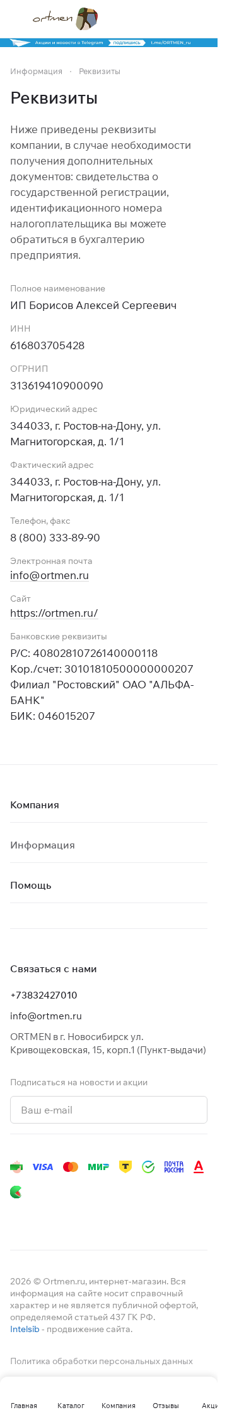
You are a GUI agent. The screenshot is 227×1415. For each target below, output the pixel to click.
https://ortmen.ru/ (54, 612)
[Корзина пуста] (201, 19)
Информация (42, 844)
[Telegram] (42, 1217)
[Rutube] (143, 1217)
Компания (34, 804)
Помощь (30, 885)
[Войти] (176, 19)
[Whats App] (93, 1217)
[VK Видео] (169, 1217)
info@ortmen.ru (49, 575)
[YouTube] (68, 1217)
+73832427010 (44, 995)
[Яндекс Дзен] (118, 1217)
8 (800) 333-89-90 (55, 537)
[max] (194, 1217)
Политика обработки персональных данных (101, 1361)
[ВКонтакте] (17, 1217)
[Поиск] (150, 19)
